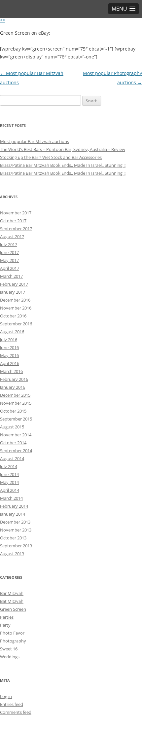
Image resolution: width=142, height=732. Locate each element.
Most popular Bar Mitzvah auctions (34, 141)
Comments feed (15, 712)
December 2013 (15, 522)
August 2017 (12, 236)
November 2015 (15, 403)
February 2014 (14, 506)
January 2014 (12, 514)
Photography (13, 641)
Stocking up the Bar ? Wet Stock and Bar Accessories (51, 157)
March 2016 (11, 371)
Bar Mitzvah (11, 593)
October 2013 (13, 538)
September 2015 (16, 419)
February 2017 (14, 284)
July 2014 (8, 466)
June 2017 (9, 252)
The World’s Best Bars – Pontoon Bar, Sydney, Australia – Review (62, 149)
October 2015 (13, 411)
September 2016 (16, 324)
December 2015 (15, 395)
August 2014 (12, 458)
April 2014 (9, 490)
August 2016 (12, 332)
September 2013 (16, 546)
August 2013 (12, 554)
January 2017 (12, 292)
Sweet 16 (9, 649)
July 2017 (8, 244)
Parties (7, 617)
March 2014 (11, 498)
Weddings (9, 657)
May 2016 (9, 355)
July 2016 (8, 340)
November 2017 (15, 213)
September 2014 (16, 451)
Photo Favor (12, 633)
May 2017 (9, 260)
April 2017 (9, 268)
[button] (123, 8)
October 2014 (13, 443)
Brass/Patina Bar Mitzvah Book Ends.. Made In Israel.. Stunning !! (62, 165)
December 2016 (15, 300)
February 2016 (14, 379)
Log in (6, 696)
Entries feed (11, 704)
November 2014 (15, 435)
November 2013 (15, 530)
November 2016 (15, 308)
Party (5, 625)
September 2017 (16, 229)
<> (2, 20)
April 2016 (9, 363)
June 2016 (9, 347)
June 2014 (9, 474)
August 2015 (12, 427)
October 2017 (13, 221)
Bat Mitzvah (11, 601)
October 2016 (13, 316)
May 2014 (9, 482)
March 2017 (11, 276)
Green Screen (13, 609)
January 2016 (12, 387)
